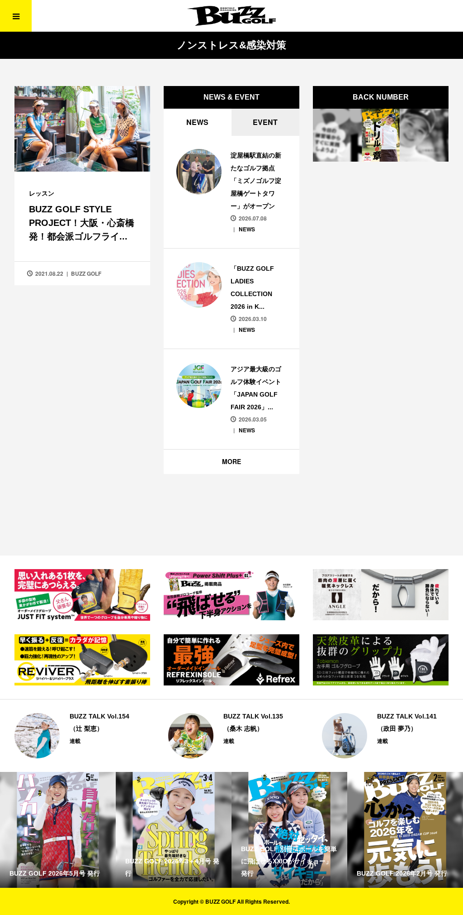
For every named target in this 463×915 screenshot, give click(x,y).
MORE (231, 461)
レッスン (41, 193)
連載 (75, 740)
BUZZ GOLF (86, 273)
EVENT (265, 122)
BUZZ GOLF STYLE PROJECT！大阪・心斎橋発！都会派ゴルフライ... (81, 222)
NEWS (197, 122)
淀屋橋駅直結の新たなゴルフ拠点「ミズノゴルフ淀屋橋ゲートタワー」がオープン (256, 181)
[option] (77, 735)
